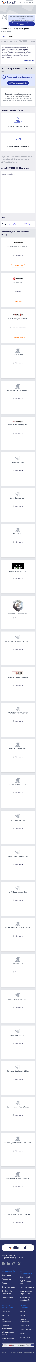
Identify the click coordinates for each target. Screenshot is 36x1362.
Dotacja (22, 1334)
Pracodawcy (13, 41)
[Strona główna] (9, 2)
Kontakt (23, 1315)
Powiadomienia (7, 1297)
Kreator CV (6, 1311)
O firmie (22, 1311)
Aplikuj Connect (25, 1330)
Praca (4, 37)
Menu (31, 2)
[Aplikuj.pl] (18, 1247)
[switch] (18, 83)
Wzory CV (5, 1315)
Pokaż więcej (29, 60)
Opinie (10, 37)
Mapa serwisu (25, 1338)
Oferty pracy (6, 1275)
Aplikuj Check (24, 1326)
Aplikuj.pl (3, 41)
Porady (4, 1283)
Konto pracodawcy (27, 1287)
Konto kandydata (8, 1287)
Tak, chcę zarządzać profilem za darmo (21, 23)
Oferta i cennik (25, 1277)
